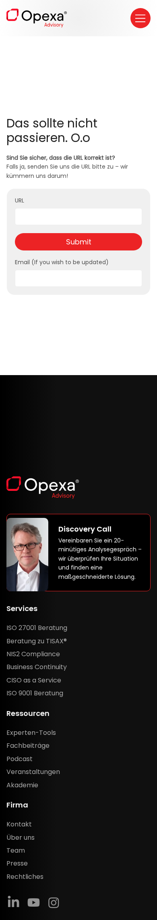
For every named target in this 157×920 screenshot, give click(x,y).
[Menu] (140, 18)
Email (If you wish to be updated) (62, 262)
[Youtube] (34, 902)
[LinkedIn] (13, 902)
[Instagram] (54, 902)
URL (19, 200)
